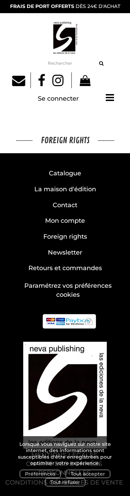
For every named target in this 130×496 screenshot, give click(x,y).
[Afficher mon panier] (82, 81)
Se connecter (58, 98)
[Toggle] (110, 97)
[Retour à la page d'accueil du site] (65, 37)
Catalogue (65, 173)
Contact (65, 205)
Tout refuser (65, 482)
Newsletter (65, 252)
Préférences (40, 474)
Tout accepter (88, 474)
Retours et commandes (65, 268)
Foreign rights (65, 236)
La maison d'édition (65, 189)
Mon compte (65, 220)
